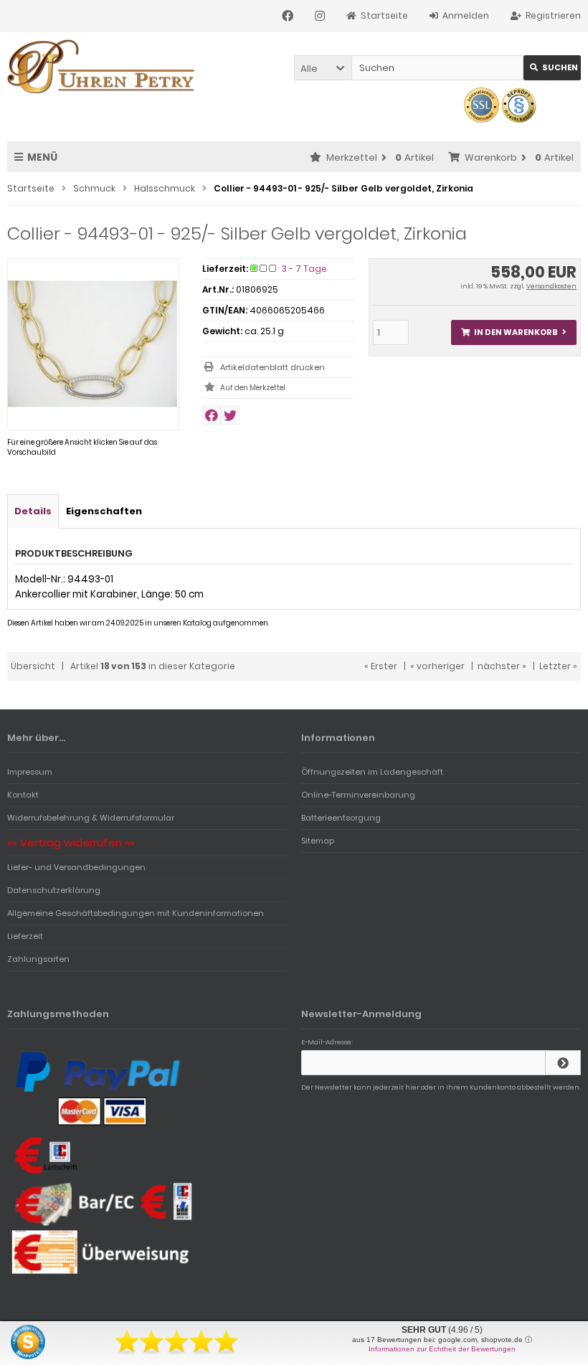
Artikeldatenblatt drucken (272, 367)
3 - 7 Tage (304, 269)
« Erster (380, 666)
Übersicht (33, 666)
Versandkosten (551, 286)
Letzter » (558, 666)
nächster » (502, 666)
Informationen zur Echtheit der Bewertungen (442, 1349)
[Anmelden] (563, 1062)
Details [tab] (33, 511)
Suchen (552, 67)
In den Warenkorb (513, 332)
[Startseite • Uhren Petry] (102, 66)
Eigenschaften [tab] (104, 511)
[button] (322, 67)
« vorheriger (437, 666)
